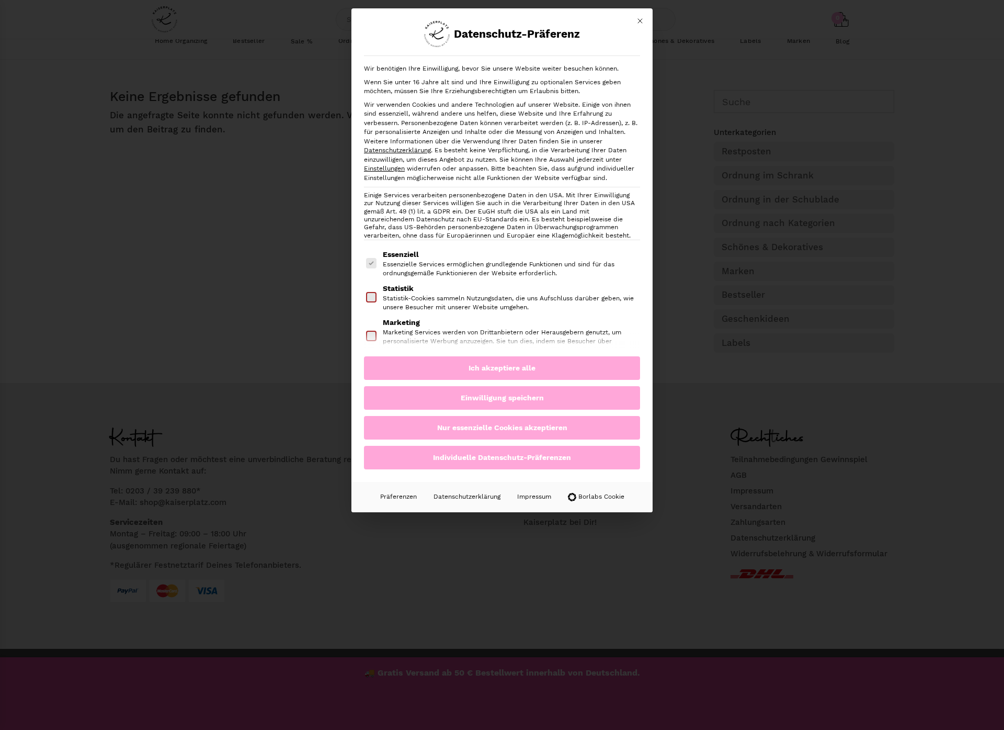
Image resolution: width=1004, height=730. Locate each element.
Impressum (534, 496)
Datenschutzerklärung (397, 150)
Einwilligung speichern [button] (502, 398)
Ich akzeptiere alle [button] (502, 368)
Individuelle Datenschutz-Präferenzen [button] (502, 457)
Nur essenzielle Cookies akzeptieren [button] (502, 427)
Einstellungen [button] (384, 168)
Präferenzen (398, 496)
